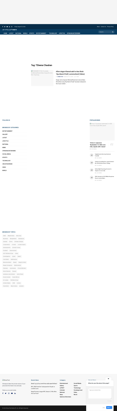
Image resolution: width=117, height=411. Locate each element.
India (16, 253)
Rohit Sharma (6, 271)
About (98, 26)
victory (18, 283)
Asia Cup (18, 235)
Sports (31, 33)
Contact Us (103, 26)
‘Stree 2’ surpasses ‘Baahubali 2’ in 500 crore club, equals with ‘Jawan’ (98, 145)
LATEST (11, 33)
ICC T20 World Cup (8, 253)
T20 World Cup (14, 280)
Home (5, 33)
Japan (19, 256)
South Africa (16, 277)
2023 (4, 235)
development (6, 247)
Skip (104, 407)
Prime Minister (22, 268)
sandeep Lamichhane (9, 274)
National (18, 33)
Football (5, 250)
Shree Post (60, 76)
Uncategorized (7, 164)
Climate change (19, 241)
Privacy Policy (110, 26)
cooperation (6, 244)
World (25, 33)
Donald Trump (16, 247)
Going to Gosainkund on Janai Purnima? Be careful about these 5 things (104, 162)
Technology (53, 33)
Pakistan (5, 268)
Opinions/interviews (73, 33)
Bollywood (21, 238)
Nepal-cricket (22, 262)
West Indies (14, 286)
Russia (14, 271)
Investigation (6, 256)
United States (6, 283)
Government (13, 250)
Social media (6, 277)
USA (14, 283)
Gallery (5, 134)
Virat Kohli (6, 286)
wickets (21, 286)
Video (4, 167)
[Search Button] (113, 31)
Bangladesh (13, 238)
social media (6, 154)
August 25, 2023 (69, 76)
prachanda (13, 268)
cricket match (21, 244)
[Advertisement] (58, 12)
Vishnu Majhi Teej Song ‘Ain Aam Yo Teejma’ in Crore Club (103, 169)
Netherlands (17, 265)
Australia (5, 238)
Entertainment (41, 33)
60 (78, 76)
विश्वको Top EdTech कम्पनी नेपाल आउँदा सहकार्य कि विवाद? (44, 383)
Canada (5, 241)
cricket (14, 244)
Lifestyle (62, 33)
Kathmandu (14, 259)
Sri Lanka (5, 280)
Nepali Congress (7, 265)
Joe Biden (6, 259)
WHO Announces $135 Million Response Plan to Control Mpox (104, 177)
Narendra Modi (7, 262)
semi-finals (20, 274)
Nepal (14, 262)
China (10, 241)
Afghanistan (11, 235)
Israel (13, 256)
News (4, 147)
